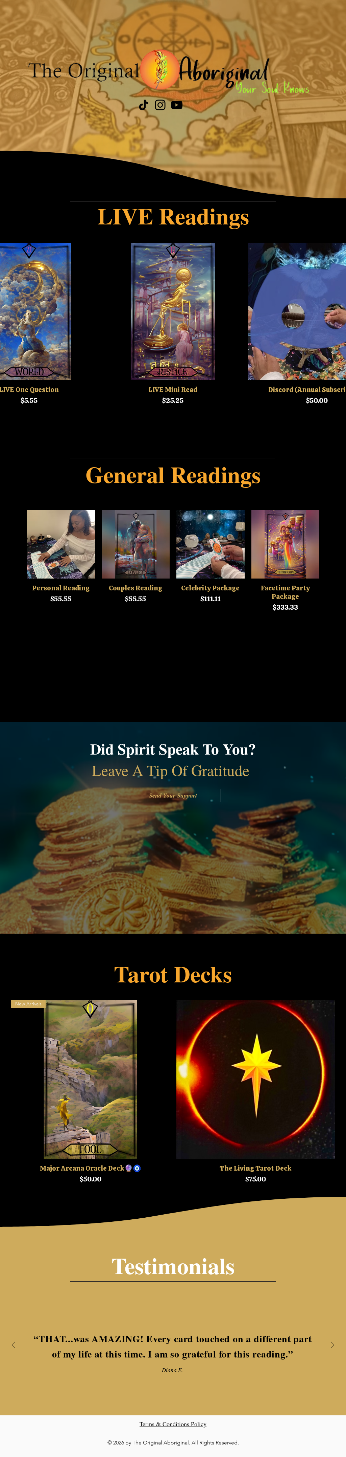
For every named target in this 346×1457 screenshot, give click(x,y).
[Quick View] (173, 311)
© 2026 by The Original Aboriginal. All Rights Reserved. (173, 1442)
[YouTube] (177, 105)
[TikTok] (144, 105)
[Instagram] (160, 105)
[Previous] (13, 1345)
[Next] (332, 1345)
